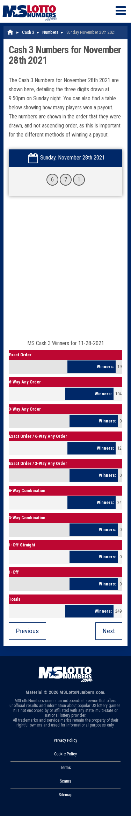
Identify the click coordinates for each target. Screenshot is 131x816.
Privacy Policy (65, 740)
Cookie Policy (65, 754)
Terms (65, 767)
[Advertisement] (65, 271)
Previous (27, 631)
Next (109, 631)
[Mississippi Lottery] (10, 32)
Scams (65, 781)
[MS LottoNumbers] (29, 3)
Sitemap (65, 794)
